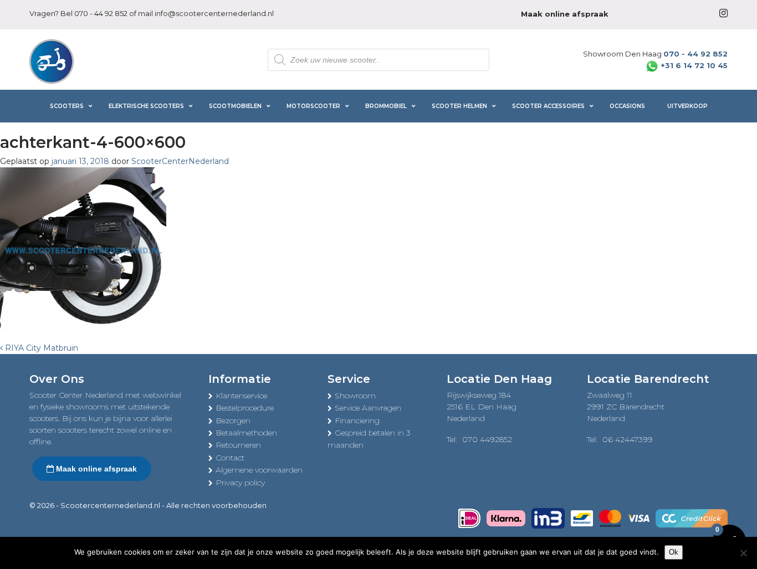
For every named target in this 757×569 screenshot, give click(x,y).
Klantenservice (241, 396)
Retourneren (238, 445)
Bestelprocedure (245, 408)
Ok (673, 552)
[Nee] (743, 552)
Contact (230, 458)
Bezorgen (233, 421)
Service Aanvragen (368, 408)
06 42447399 (627, 439)
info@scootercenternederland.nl (214, 13)
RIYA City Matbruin (40, 348)
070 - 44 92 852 (100, 13)
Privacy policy (240, 483)
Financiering (357, 421)
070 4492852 (487, 439)
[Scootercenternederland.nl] (51, 60)
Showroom (355, 396)
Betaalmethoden (246, 433)
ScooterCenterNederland (180, 161)
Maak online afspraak (95, 468)
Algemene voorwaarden (259, 470)
